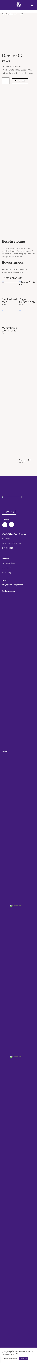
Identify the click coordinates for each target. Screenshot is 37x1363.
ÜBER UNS (9, 512)
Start (3, 14)
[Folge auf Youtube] (11, 524)
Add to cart (20, 81)
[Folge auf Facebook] (4, 524)
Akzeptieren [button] (23, 1358)
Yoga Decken (10, 14)
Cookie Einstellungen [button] (10, 1358)
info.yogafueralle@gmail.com (12, 585)
